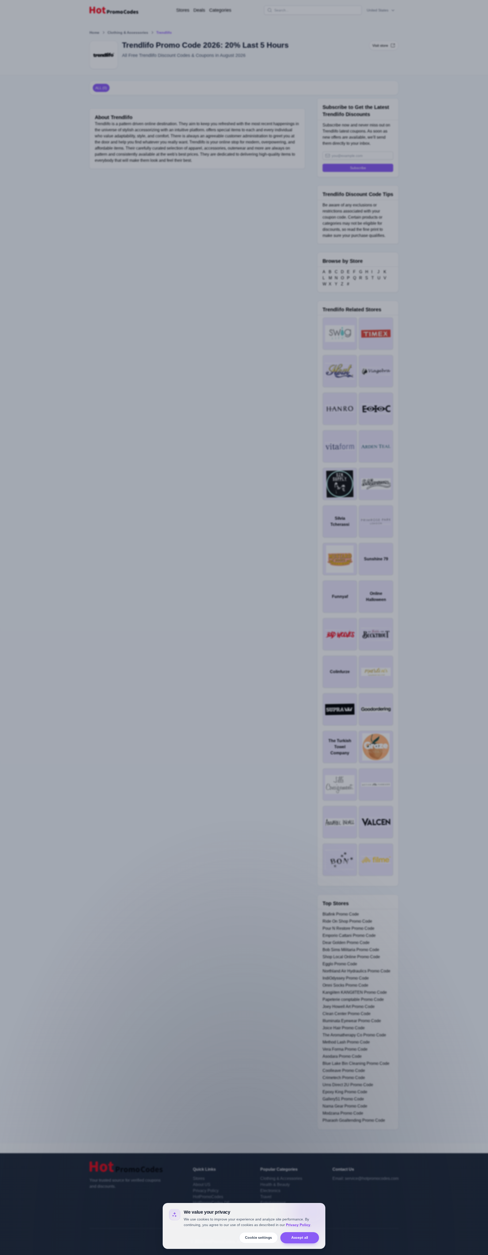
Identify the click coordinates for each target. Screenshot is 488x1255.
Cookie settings (258, 1237)
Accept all (299, 1237)
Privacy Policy (298, 1225)
